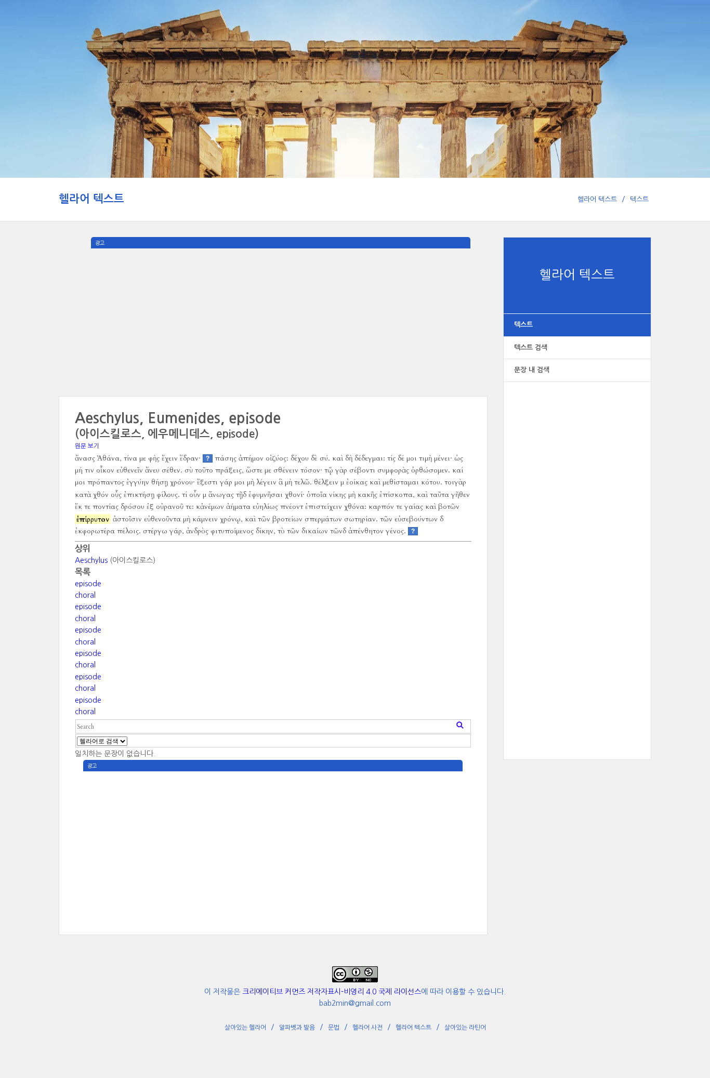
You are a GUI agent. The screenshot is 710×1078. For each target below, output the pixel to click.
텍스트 (639, 199)
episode (88, 583)
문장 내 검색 (531, 369)
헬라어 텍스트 (91, 198)
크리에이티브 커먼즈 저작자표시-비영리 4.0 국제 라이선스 (331, 991)
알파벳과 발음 (297, 1027)
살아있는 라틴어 (465, 1027)
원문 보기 (87, 446)
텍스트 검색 (530, 347)
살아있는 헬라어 (245, 1027)
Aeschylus (91, 560)
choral (85, 595)
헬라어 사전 (367, 1027)
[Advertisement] (577, 560)
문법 (333, 1027)
